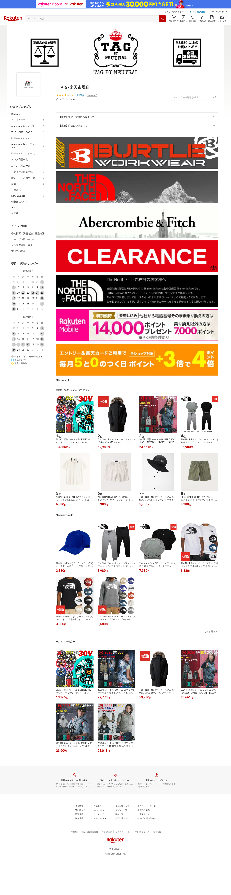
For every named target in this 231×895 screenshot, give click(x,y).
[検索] (162, 18)
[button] (219, 12)
